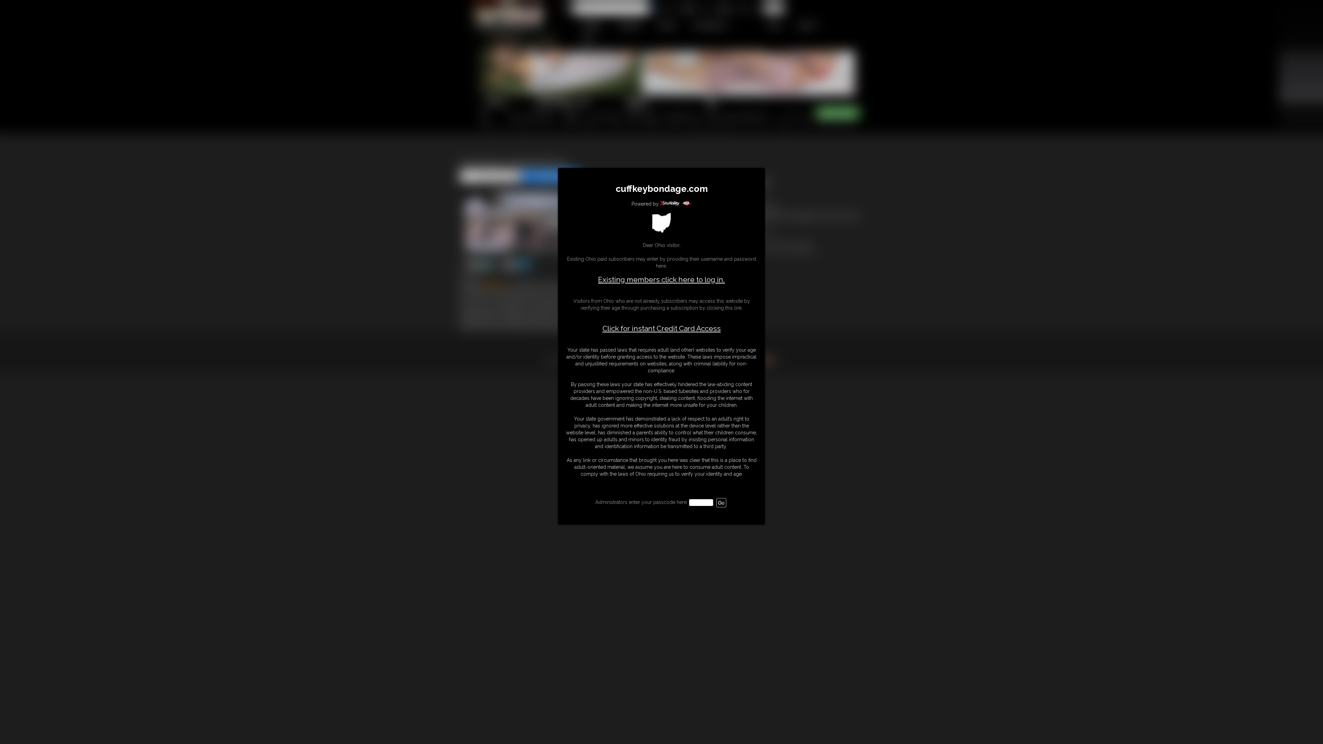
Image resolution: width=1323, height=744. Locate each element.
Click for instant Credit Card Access (662, 328)
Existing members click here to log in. (661, 279)
